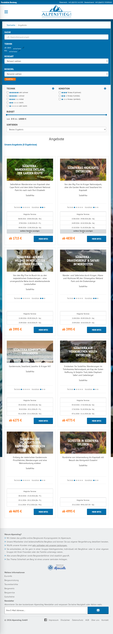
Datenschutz (77, 620)
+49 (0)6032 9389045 (103, 2)
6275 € (15, 420)
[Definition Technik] (53, 88)
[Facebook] (47, 620)
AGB (87, 620)
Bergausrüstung (11, 580)
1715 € (15, 238)
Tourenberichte (11, 584)
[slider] (6, 115)
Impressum (53, 620)
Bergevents (9, 588)
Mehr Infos (43, 239)
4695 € (15, 511)
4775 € (68, 420)
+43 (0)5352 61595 (75, 2)
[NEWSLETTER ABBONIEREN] (98, 610)
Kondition (35, 207)
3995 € (15, 329)
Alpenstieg (56, 11)
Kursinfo (8, 576)
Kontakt (105, 620)
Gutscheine (9, 596)
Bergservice (9, 592)
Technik (17, 207)
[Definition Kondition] (105, 88)
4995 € (68, 511)
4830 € (68, 238)
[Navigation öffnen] (6, 12)
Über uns (95, 620)
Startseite (11, 25)
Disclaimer (65, 620)
